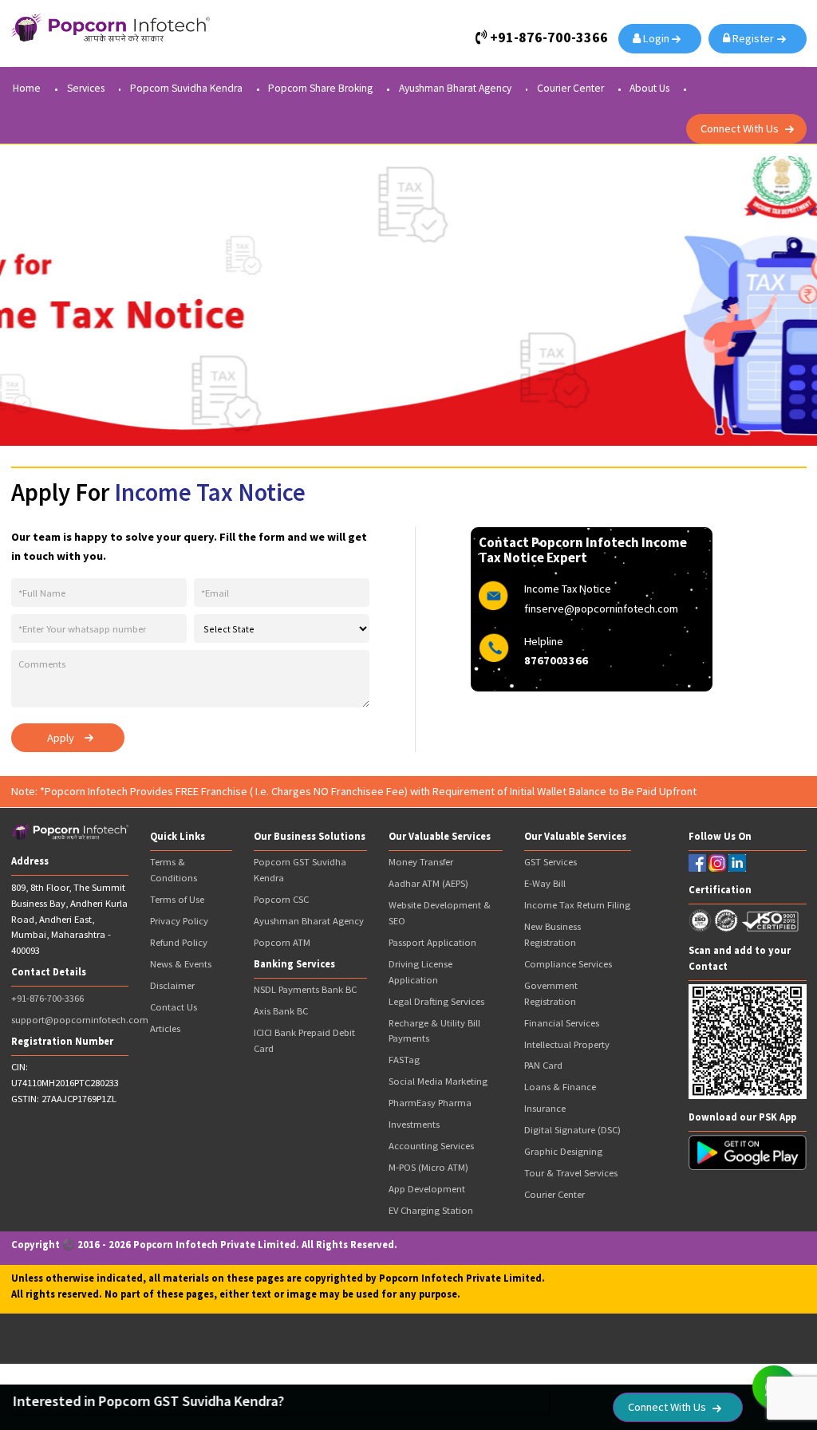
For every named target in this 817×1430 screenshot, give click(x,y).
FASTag (404, 1060)
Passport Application (432, 942)
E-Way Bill (545, 883)
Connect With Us (740, 128)
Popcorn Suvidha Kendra (186, 88)
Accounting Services (431, 1146)
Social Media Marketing (438, 1081)
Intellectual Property (567, 1044)
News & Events (180, 964)
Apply (60, 738)
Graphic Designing (563, 1151)
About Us (649, 88)
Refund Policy (178, 942)
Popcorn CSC (281, 899)
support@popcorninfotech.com (79, 1020)
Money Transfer (421, 862)
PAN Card (543, 1065)
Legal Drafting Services (436, 1001)
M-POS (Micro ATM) (428, 1167)
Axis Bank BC (281, 1011)
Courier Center (570, 88)
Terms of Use (177, 899)
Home (27, 88)
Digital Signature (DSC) (572, 1130)
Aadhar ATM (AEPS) (428, 883)
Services (86, 88)
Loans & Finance (560, 1087)
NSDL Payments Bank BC (305, 989)
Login (657, 38)
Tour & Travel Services (571, 1173)
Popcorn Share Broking (320, 88)
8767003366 (556, 660)
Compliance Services (568, 964)
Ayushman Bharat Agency (455, 88)
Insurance (545, 1108)
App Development (427, 1189)
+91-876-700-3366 (47, 998)
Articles (165, 1028)
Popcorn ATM (282, 942)
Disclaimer (172, 985)
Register (754, 38)
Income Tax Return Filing (577, 905)
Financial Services (561, 1023)
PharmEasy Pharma (430, 1103)
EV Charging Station (431, 1210)
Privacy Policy (179, 921)
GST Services (550, 862)
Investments (414, 1124)
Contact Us (173, 1007)
